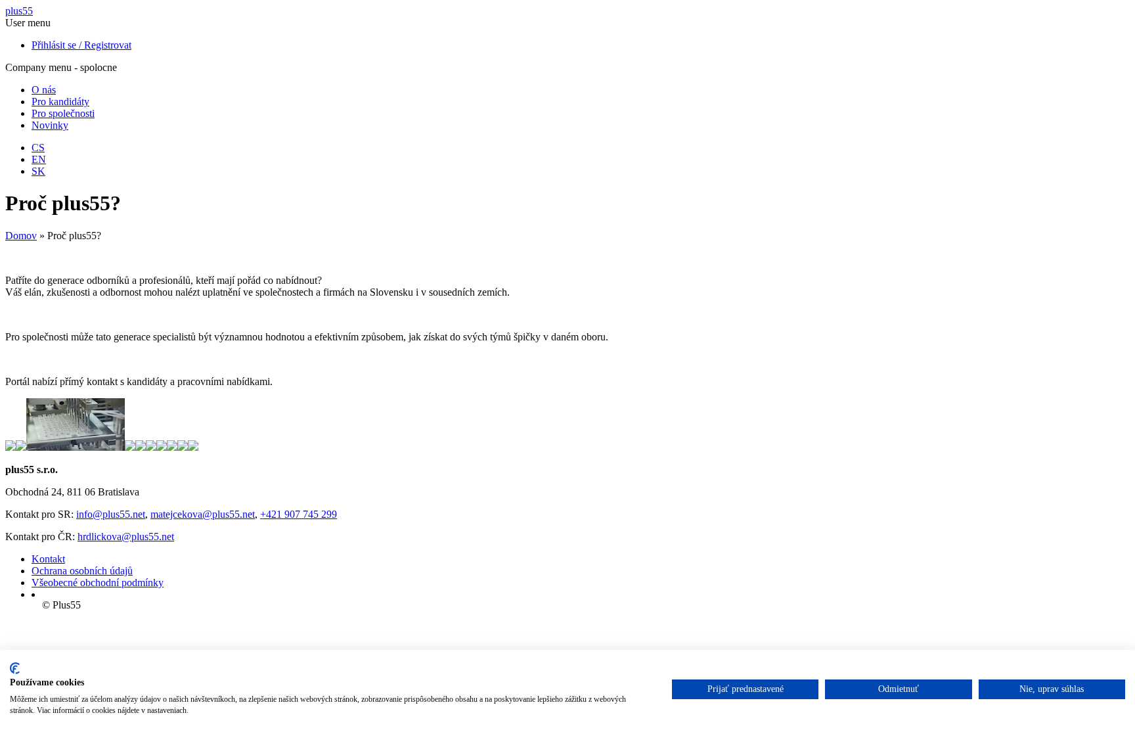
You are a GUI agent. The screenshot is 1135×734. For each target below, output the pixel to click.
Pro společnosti (63, 113)
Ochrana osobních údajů (82, 570)
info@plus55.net (110, 514)
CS (38, 147)
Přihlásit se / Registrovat (81, 45)
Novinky (50, 125)
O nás (44, 89)
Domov (21, 235)
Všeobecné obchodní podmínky (98, 582)
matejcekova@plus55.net (202, 514)
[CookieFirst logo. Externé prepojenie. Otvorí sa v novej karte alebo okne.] (15, 668)
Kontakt (48, 558)
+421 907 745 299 (298, 514)
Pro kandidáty (60, 101)
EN (39, 159)
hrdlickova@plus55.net (126, 536)
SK (38, 171)
